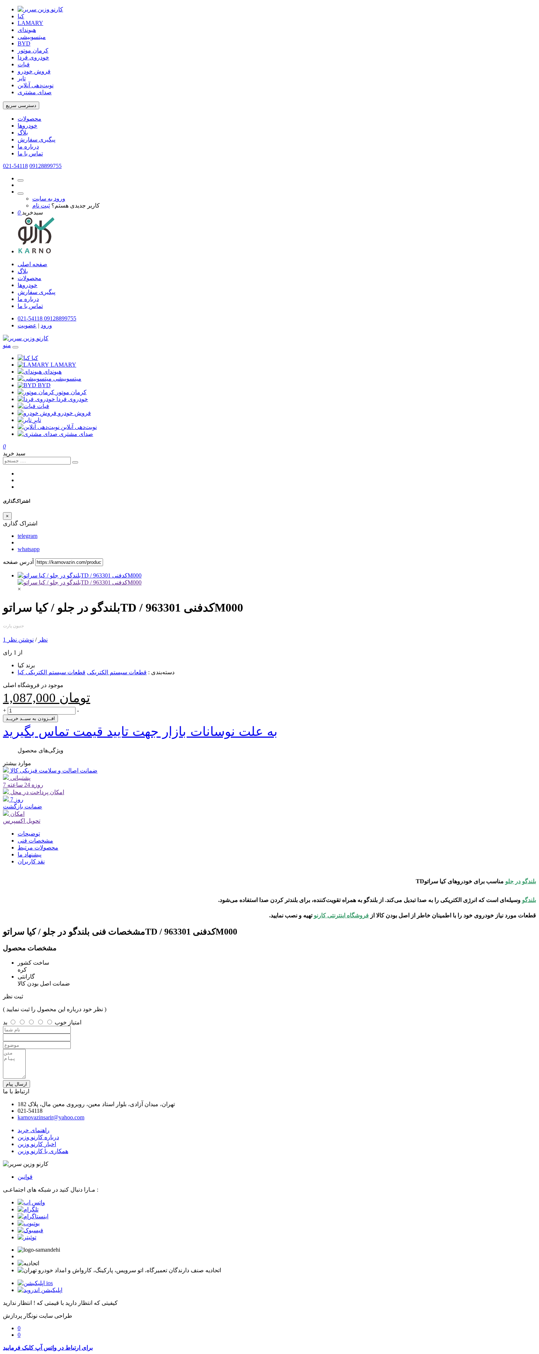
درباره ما (28, 146)
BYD (24, 43)
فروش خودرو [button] (74, 413)
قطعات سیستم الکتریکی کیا (51, 672)
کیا (21, 16)
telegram (27, 536)
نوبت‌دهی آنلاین (36, 85)
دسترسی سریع (21, 105)
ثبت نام (41, 205)
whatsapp (29, 549)
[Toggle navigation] (15, 347)
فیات (24, 64)
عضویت (27, 325)
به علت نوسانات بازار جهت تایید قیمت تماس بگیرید (140, 731)
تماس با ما (30, 153)
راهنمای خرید (34, 1130)
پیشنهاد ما (29, 854)
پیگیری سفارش (36, 139)
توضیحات (29, 833)
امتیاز (74, 1022)
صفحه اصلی (32, 264)
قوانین (25, 1177)
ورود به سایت (48, 198)
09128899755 (45, 166)
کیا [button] (35, 358)
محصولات (29, 118)
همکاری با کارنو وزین (43, 1151)
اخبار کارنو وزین (37, 1144)
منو (7, 345)
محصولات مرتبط (38, 847)
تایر (22, 78)
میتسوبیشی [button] (67, 378)
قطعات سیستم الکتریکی (117, 672)
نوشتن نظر (20, 639)
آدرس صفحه (18, 562)
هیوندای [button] (52, 371)
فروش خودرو (34, 71)
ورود (46, 325)
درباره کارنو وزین (38, 1137)
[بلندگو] (80, 582)
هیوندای (27, 30)
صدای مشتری (35, 92)
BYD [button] (44, 385)
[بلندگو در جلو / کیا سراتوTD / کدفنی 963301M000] (80, 575)
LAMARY (30, 23)
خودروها (27, 125)
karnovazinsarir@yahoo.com (51, 1117)
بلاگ (23, 132)
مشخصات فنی (35, 840)
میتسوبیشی (32, 37)
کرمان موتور (33, 50)
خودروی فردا (33, 57)
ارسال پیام (16, 1084)
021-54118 (15, 166)
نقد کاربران (31, 861)
